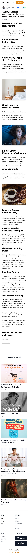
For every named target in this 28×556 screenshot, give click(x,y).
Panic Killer (16, 549)
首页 (2, 518)
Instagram (17, 521)
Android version (6, 343)
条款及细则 (3, 539)
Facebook (17, 528)
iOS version (5, 339)
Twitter (16, 526)
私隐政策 (3, 536)
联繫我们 (17, 518)
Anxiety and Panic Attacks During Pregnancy (13, 501)
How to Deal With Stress (10, 413)
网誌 (2, 523)
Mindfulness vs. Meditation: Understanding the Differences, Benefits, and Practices (13, 471)
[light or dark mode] (14, 2)
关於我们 (3, 521)
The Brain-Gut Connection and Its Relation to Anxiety (13, 441)
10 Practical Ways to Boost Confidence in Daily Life (11, 386)
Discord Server (18, 523)
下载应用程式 (20, 2)
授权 (2, 541)
